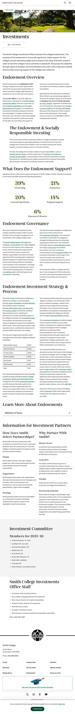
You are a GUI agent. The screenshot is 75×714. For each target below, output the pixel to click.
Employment (30, 673)
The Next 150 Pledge (63, 108)
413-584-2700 (13, 656)
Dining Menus (7, 673)
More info (61, 704)
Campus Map (30, 662)
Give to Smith (31, 668)
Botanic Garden (55, 668)
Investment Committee (13, 106)
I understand (37, 709)
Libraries (53, 662)
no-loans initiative (46, 108)
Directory (6, 668)
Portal (5, 662)
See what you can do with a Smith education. (37, 687)
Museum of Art (55, 673)
